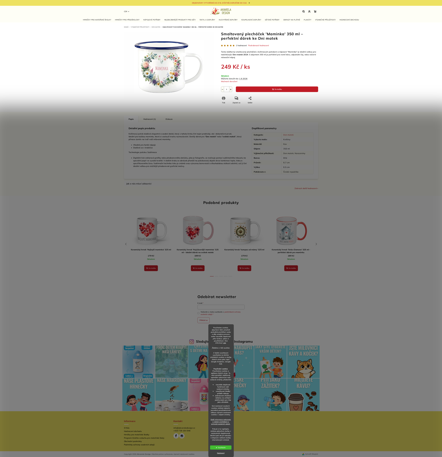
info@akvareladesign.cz (184, 428)
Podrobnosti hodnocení (258, 45)
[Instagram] (182, 436)
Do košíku (278, 89)
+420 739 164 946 (182, 430)
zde (224, 343)
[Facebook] (176, 436)
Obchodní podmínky (133, 441)
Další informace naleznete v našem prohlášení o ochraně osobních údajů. (221, 422)
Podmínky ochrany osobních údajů (139, 444)
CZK (125, 11)
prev (126, 244)
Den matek (288, 135)
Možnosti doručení (229, 81)
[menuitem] (97, 19)
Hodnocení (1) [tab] (149, 119)
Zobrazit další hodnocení (306, 188)
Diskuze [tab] (169, 119)
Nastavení (220, 453)
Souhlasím (222, 447)
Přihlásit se (203, 320)
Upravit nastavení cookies (184, 454)
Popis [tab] (131, 119)
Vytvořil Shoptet (311, 454)
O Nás (127, 428)
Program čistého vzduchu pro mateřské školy (144, 438)
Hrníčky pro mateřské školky (136, 434)
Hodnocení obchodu (133, 431)
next (316, 244)
